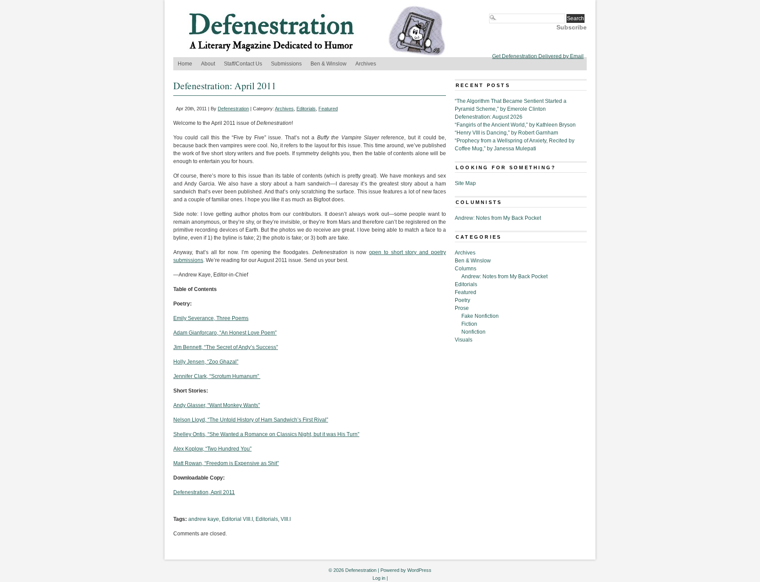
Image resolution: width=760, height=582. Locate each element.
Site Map (465, 183)
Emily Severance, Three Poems (210, 318)
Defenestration (233, 108)
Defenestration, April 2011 (204, 492)
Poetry (462, 300)
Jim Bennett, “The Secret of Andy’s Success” (225, 347)
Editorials (306, 108)
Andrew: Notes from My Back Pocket (498, 218)
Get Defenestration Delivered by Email (538, 56)
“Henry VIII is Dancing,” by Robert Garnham (506, 133)
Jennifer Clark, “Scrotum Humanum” (216, 376)
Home (185, 64)
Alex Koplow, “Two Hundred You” (212, 449)
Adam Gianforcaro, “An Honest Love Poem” (225, 333)
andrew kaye (203, 519)
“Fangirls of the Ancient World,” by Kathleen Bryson (515, 125)
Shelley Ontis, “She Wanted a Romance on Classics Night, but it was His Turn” (266, 434)
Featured (328, 108)
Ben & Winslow (329, 64)
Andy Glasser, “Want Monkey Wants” (216, 405)
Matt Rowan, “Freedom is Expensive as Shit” (226, 463)
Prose (462, 308)
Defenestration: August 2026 (488, 117)
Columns (465, 269)
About (208, 64)
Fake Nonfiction (480, 316)
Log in (379, 578)
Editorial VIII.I (237, 519)
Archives (365, 64)
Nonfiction (473, 332)
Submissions (286, 64)
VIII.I (286, 519)
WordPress (419, 570)
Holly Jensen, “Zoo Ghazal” (205, 362)
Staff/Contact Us (243, 64)
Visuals (463, 340)
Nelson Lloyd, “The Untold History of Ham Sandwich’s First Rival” (250, 420)
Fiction (469, 324)
